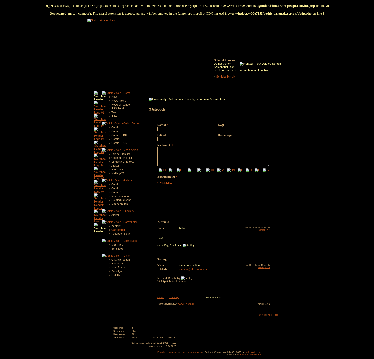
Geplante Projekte (122, 157)
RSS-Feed (117, 108)
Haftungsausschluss (192, 352)
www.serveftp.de (186, 304)
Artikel (115, 165)
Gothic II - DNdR (121, 135)
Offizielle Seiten (120, 259)
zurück (262, 315)
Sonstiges (117, 248)
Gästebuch (118, 229)
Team (114, 112)
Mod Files (117, 244)
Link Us (115, 275)
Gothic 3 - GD (119, 142)
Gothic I (115, 184)
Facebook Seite (120, 233)
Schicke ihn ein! (226, 76)
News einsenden (121, 104)
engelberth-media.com (249, 354)
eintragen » (264, 230)
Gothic (115, 127)
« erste (160, 297)
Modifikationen (120, 196)
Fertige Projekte (120, 153)
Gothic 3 (116, 139)
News (114, 96)
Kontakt (115, 226)
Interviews (117, 169)
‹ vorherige (174, 297)
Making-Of (117, 173)
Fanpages (117, 263)
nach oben (273, 315)
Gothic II (116, 131)
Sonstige (116, 271)
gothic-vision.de (253, 352)
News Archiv (118, 100)
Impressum (173, 352)
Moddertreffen (119, 203)
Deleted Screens (121, 200)
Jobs (114, 116)
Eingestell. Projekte (122, 161)
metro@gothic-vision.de (193, 269)
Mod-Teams (118, 267)
